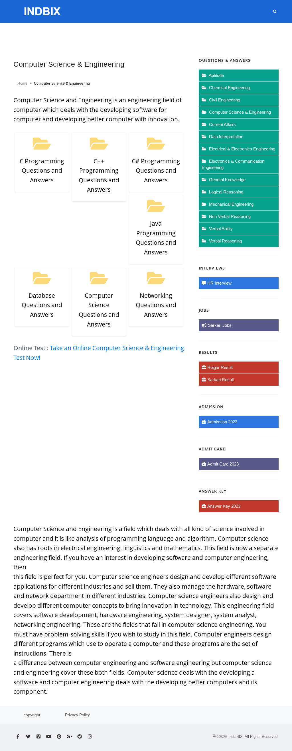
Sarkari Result (220, 379)
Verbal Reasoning (225, 240)
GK (184, 34)
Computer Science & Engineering (239, 112)
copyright (32, 715)
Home (81, 34)
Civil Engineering (224, 99)
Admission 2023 (222, 421)
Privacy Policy (77, 715)
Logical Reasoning (225, 191)
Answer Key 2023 (223, 506)
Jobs (99, 34)
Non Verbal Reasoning (229, 216)
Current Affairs (156, 34)
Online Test (207, 34)
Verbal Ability (220, 228)
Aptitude (216, 75)
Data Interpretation (225, 136)
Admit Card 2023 (223, 464)
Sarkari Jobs (220, 325)
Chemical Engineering (229, 87)
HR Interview (242, 34)
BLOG (270, 34)
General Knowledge (227, 179)
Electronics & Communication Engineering (233, 164)
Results (120, 34)
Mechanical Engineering (231, 204)
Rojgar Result (220, 367)
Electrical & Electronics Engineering (241, 148)
